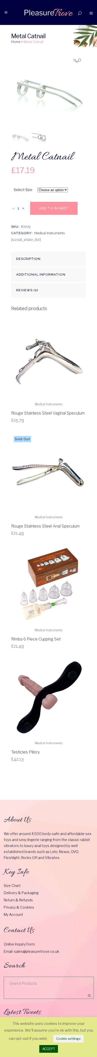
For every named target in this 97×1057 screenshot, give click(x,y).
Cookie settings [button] (68, 1039)
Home (15, 42)
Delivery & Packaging (21, 893)
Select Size (23, 190)
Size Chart (12, 885)
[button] (77, 60)
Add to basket (54, 208)
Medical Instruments (49, 233)
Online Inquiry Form (19, 944)
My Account (13, 914)
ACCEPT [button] (48, 1049)
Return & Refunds (18, 900)
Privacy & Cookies (19, 907)
